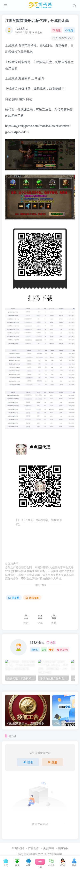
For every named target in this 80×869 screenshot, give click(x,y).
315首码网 (17, 848)
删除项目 (63, 848)
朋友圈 (15, 597)
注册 (54, 762)
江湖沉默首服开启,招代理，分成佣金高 (37, 20)
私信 (70, 30)
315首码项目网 (53, 854)
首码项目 (34, 597)
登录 (30, 762)
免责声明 (48, 848)
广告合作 (33, 848)
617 (36, 649)
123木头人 (22, 28)
